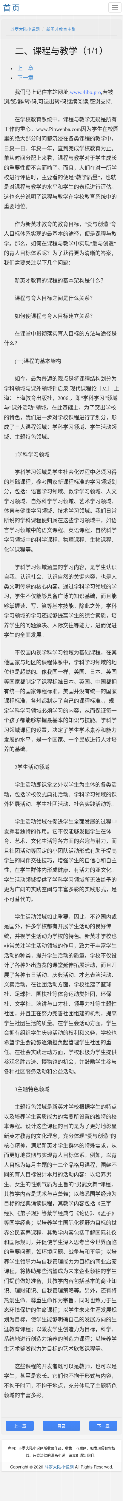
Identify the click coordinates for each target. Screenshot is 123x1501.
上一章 (25, 68)
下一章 (25, 78)
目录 (61, 1426)
